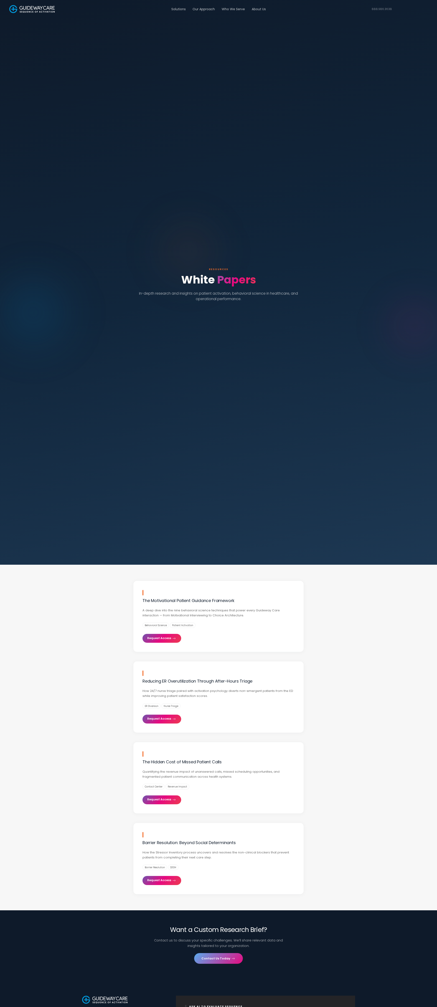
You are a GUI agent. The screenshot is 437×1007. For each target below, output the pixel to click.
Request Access (159, 638)
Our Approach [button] (204, 9)
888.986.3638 (382, 9)
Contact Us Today (216, 958)
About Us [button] (259, 9)
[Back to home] (32, 9)
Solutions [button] (178, 9)
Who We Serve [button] (233, 9)
